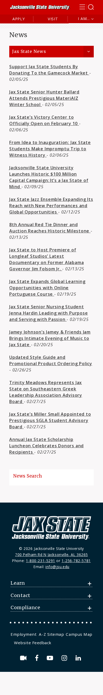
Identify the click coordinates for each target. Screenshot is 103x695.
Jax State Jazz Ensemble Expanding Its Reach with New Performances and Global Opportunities (51, 205)
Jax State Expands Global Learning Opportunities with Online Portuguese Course (47, 288)
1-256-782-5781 (76, 560)
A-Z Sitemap (51, 634)
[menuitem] (24, 634)
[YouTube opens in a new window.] (51, 658)
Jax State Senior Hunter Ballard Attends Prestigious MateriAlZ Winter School (44, 98)
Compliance (25, 607)
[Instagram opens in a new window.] (65, 658)
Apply (18, 18)
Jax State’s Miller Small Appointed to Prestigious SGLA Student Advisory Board (50, 420)
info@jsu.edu (57, 566)
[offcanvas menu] (86, 7)
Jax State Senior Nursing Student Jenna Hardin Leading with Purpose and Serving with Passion (48, 313)
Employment (23, 634)
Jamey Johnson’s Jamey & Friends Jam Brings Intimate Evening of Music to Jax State (50, 338)
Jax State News (29, 51)
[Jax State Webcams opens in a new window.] (24, 658)
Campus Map (79, 634)
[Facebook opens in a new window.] (37, 658)
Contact (20, 595)
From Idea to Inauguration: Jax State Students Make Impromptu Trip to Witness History (50, 149)
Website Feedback (33, 642)
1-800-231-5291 (40, 560)
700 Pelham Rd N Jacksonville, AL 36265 (51, 554)
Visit (53, 18)
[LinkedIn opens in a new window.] (79, 658)
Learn (18, 583)
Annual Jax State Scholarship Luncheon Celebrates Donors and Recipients (46, 445)
